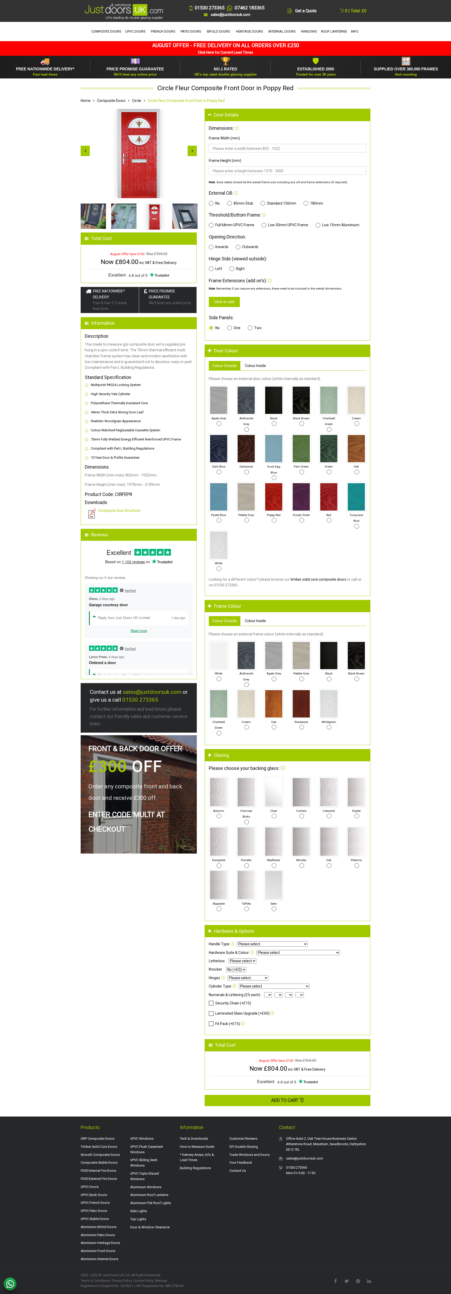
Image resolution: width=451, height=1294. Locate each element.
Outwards (250, 247)
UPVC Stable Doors (95, 1219)
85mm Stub (243, 203)
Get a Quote (306, 10)
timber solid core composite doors (318, 579)
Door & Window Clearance (150, 1227)
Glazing (221, 755)
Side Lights (138, 1211)
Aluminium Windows (145, 1187)
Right (240, 269)
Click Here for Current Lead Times (225, 52)
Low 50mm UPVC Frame (288, 225)
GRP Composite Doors (97, 1138)
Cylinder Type (220, 986)
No (217, 203)
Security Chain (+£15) (233, 1003)
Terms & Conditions (95, 1281)
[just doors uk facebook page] (335, 1280)
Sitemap (161, 1281)
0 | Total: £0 (355, 10)
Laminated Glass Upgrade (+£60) (242, 1013)
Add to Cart (285, 1100)
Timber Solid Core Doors (99, 1147)
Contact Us (237, 1171)
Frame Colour (227, 606)
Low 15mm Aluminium (340, 225)
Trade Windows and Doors (249, 1155)
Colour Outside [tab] (224, 366)
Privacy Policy (122, 1281)
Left (218, 269)
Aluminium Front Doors (98, 1251)
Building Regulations (195, 1168)
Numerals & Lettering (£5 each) (234, 995)
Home (86, 101)
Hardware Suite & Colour (229, 952)
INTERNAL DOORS (282, 31)
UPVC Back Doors (94, 1195)
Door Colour (226, 350)
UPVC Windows (141, 1138)
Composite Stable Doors (99, 1162)
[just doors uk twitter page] (346, 1280)
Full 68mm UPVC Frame (234, 225)
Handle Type (219, 944)
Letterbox (217, 961)
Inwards (221, 247)
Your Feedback (240, 1162)
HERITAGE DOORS (249, 31)
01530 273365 (140, 700)
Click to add (224, 301)
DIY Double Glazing (243, 1147)
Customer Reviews (243, 1138)
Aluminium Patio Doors (98, 1235)
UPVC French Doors (95, 1203)
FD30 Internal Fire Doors (98, 1171)
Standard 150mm (281, 203)
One (237, 328)
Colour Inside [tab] (255, 366)
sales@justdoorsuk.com (152, 692)
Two (258, 328)
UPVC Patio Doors (94, 1211)
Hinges (214, 978)
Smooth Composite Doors (100, 1155)
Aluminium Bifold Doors (98, 1227)
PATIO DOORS (191, 31)
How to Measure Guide (197, 1147)
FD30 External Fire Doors (99, 1179)
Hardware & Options (234, 931)
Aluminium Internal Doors (99, 1259)
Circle (136, 101)
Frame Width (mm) (224, 138)
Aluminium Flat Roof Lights (150, 1203)
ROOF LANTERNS (334, 31)
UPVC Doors (90, 1187)
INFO (354, 31)
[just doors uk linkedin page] (369, 1280)
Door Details (226, 115)
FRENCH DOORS (163, 31)
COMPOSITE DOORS (106, 31)
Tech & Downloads (194, 1138)
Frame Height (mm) (225, 160)
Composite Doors (111, 101)
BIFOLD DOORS (218, 31)
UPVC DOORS (135, 31)
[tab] (287, 115)
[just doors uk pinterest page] (358, 1280)
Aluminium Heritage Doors (100, 1243)
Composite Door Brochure (119, 510)
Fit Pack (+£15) (227, 1024)
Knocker (215, 969)
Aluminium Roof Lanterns (149, 1195)
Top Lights (138, 1219)
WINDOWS (309, 31)
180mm (316, 203)
